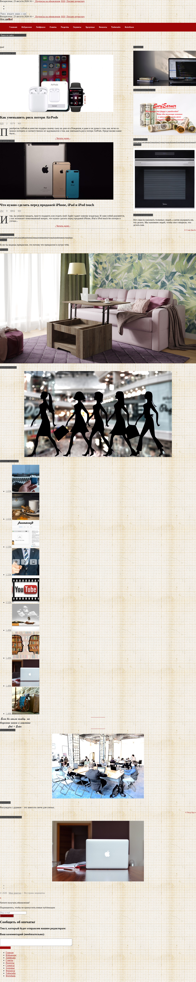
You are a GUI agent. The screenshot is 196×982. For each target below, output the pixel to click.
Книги (188, 142)
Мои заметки (15, 893)
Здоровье (90, 27)
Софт (142, 142)
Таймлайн (116, 27)
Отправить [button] (5, 947)
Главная (13, 27)
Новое (157, 142)
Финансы (103, 27)
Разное (178, 142)
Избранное (27, 27)
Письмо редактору (75, 1)
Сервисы (77, 27)
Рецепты (65, 27)
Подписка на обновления (47, 1)
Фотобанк (129, 27)
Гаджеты (161, 142)
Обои (134, 142)
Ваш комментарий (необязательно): (22, 934)
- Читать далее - (62, 138)
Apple (39, 237)
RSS (63, 1)
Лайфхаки (40, 27)
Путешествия (4, 237)
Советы (53, 27)
